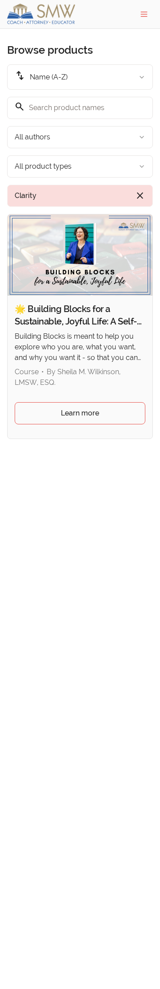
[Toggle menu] (144, 14)
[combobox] (80, 77)
